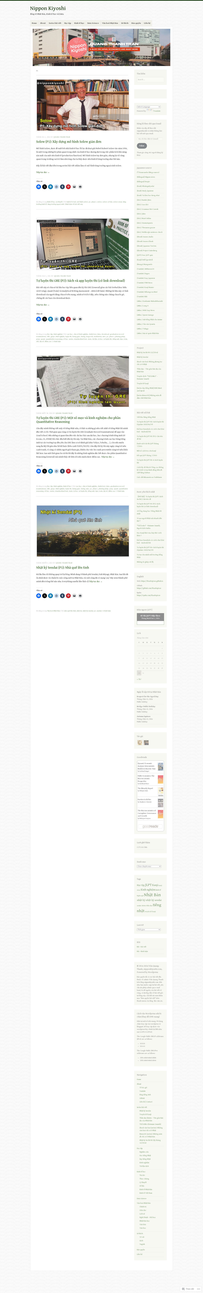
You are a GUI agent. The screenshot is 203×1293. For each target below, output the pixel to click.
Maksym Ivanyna (145, 818)
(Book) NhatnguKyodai (145, 186)
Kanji (155, 885)
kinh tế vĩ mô (71, 202)
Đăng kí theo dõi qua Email (149, 124)
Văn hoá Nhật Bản (110, 23)
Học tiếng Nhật (145, 1156)
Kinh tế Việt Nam (146, 1193)
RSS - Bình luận (142, 951)
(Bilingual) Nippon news (146, 177)
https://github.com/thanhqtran (149, 588)
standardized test (80, 339)
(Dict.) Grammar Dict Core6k (147, 209)
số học (65, 339)
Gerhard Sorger (144, 771)
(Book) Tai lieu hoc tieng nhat (148, 195)
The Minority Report (145, 788)
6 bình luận (107, 611)
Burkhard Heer (144, 784)
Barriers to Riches (144, 799)
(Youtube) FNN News (144, 283)
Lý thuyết (59, 202)
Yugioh (142, 1244)
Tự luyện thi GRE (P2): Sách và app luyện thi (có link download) (80, 281)
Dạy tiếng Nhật (145, 1159)
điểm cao (48, 341)
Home (34, 23)
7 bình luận (120, 491)
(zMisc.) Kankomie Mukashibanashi (150, 301)
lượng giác (76, 336)
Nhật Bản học (145, 1221)
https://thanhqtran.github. (151, 581)
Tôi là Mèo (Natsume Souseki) (150, 1124)
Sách (141, 1241)
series (71, 339)
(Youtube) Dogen (143, 274)
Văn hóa (143, 1225)
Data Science (93, 23)
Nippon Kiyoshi (48, 8)
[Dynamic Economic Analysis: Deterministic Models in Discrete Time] (160, 771)
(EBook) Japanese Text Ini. (146, 246)
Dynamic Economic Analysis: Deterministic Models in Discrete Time (147, 766)
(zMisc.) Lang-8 (142, 306)
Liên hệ (147, 23)
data (99, 334)
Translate (156, 111)
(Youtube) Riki (142, 297)
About (43, 23)
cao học (70, 334)
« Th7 (139, 679)
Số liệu (142, 1186)
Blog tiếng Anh (145, 1095)
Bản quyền (136, 23)
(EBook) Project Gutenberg (147, 251)
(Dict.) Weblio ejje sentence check (149, 232)
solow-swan (117, 202)
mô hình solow (82, 202)
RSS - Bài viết (141, 947)
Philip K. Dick (144, 791)
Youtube (143, 1091)
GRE (48, 336)
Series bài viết (55, 23)
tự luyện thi (108, 339)
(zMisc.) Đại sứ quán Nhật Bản (148, 333)
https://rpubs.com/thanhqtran (148, 595)
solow (99, 202)
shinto (144, 906)
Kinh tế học (79, 23)
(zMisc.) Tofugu (142, 329)
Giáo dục (143, 1210)
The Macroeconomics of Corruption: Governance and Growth (147, 813)
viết (37, 341)
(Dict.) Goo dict (142, 205)
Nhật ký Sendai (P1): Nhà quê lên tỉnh (62, 568)
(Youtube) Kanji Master (145, 287)
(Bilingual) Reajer (143, 182)
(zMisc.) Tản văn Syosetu (146, 324)
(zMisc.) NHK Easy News (146, 310)
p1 (90, 202)
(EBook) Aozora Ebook (145, 241)
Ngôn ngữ (140, 896)
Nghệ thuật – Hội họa (147, 1217)
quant (43, 339)
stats (89, 339)
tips (121, 339)
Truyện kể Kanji (143, 384)
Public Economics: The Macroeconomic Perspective (146, 778)
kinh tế (158, 890)
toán (125, 339)
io (162, 581)
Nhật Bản (152, 894)
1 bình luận (57, 341)
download (105, 334)
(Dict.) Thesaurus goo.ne (146, 228)
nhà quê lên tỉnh (70, 611)
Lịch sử (142, 1214)
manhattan (98, 336)
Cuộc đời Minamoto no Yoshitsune (149, 477)
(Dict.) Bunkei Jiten (144, 200)
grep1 (53, 336)
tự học (100, 339)
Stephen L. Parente (146, 802)
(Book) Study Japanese (145, 191)
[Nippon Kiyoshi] (101, 47)
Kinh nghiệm (58, 334)
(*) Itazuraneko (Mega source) (148, 172)
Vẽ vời (142, 1237)
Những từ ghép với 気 (145, 562)
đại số (42, 341)
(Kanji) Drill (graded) (145, 260)
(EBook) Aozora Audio (145, 237)
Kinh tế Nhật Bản (146, 1189)
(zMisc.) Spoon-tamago (145, 315)
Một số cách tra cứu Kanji (146, 451)
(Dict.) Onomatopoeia (145, 223)
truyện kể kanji (150, 911)
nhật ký (79, 611)
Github (142, 1098)
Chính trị (143, 1207)
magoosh (89, 336)
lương (83, 336)
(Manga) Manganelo (144, 264)
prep (38, 339)
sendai (99, 611)
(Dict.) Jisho (141, 214)
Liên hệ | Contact (146, 1102)
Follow (141, 146)
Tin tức (142, 1175)
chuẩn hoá (92, 334)
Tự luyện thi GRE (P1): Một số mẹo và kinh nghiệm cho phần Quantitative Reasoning (78, 420)
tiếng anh (115, 339)
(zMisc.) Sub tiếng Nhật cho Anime (149, 320)
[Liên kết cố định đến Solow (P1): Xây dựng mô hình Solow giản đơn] (82, 130)
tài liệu (94, 339)
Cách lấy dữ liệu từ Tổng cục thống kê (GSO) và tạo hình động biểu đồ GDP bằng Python (150, 470)
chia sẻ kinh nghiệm (81, 334)
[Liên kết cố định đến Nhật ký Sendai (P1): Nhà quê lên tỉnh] (82, 556)
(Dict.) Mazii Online (144, 218)
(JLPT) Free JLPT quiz (145, 255)
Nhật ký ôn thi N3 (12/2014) (147, 353)
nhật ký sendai (88, 611)
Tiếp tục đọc (42, 172)
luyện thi (68, 336)
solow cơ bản (107, 202)
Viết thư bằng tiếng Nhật (146, 417)
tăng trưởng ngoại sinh (56, 204)
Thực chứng (144, 1179)
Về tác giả (143, 1088)
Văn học (143, 1228)
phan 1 (93, 202)
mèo (104, 336)
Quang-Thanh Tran (61, 137)
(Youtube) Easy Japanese (146, 278)
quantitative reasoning (54, 339)
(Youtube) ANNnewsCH (145, 269)
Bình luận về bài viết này (74, 204)
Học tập (67, 23)
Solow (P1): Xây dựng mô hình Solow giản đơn (68, 142)
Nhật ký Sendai (142, 357)
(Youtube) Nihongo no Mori (147, 292)
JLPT (148, 885)
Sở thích (124, 23)
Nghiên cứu (144, 1152)
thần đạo (149, 906)
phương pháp (120, 336)
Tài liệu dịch (144, 1166)
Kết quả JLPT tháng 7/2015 (147, 455)
